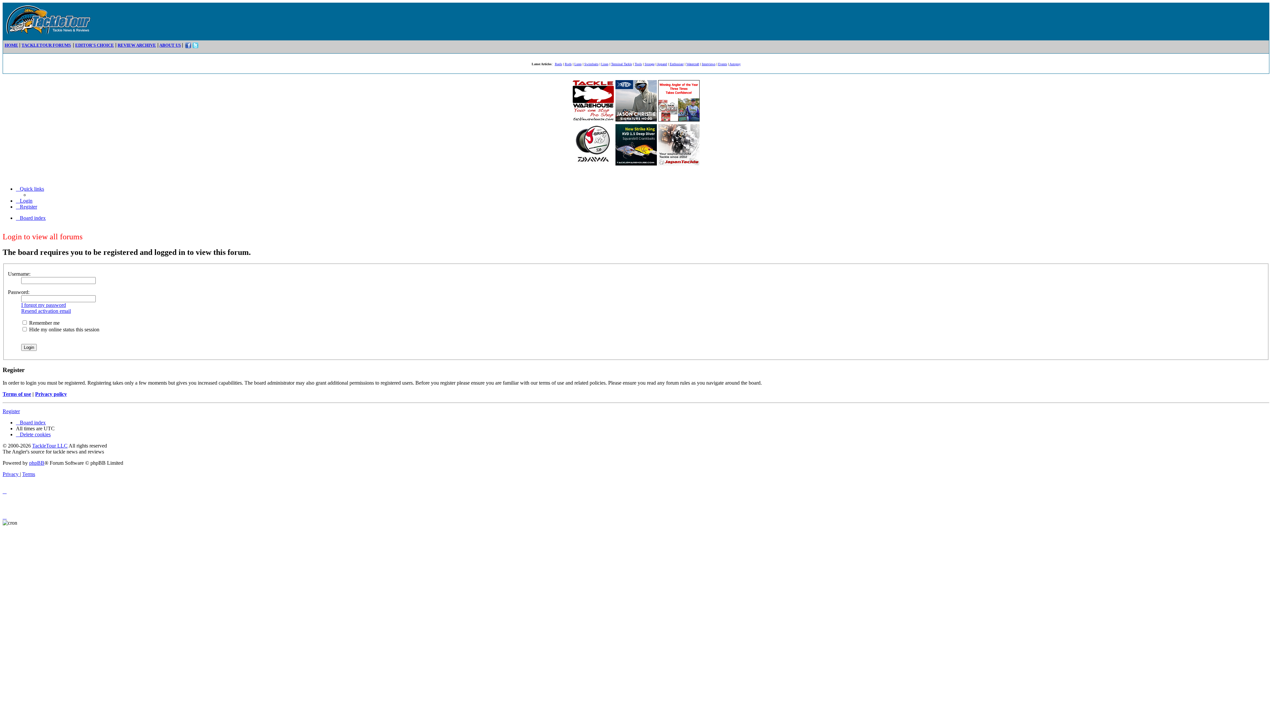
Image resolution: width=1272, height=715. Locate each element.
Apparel (662, 64)
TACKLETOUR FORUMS (46, 45)
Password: (18, 292)
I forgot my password (43, 305)
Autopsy (735, 64)
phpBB (36, 463)
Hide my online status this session (63, 329)
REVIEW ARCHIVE (137, 45)
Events (722, 64)
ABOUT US (170, 45)
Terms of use (17, 394)
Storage (650, 64)
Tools (638, 64)
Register (11, 411)
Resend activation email (46, 311)
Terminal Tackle (621, 64)
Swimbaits (591, 64)
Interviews (709, 64)
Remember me (44, 323)
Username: (19, 274)
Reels (558, 64)
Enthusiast (677, 64)
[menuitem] (24, 201)
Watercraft (692, 64)
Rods (568, 64)
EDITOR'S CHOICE (94, 45)
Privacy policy (51, 394)
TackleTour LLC (50, 446)
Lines (605, 64)
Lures (578, 64)
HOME (11, 45)
